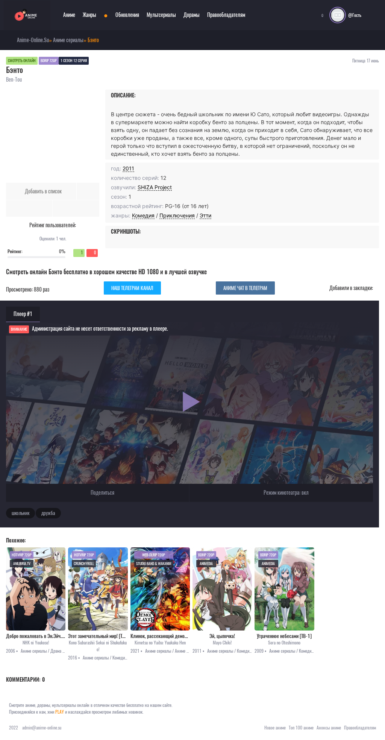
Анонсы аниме (329, 728)
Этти (205, 215)
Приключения (177, 215)
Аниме (69, 14)
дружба (48, 513)
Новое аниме (275, 728)
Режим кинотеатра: (285, 492)
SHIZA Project (155, 187)
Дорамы (191, 14)
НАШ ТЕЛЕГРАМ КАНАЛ (132, 288)
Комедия (143, 215)
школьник (20, 513)
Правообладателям (226, 14)
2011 (128, 168)
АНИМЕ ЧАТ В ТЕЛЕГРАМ (245, 288)
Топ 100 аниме (301, 728)
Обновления (127, 14)
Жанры (89, 14)
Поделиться (101, 492)
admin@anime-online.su (41, 728)
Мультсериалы (161, 14)
